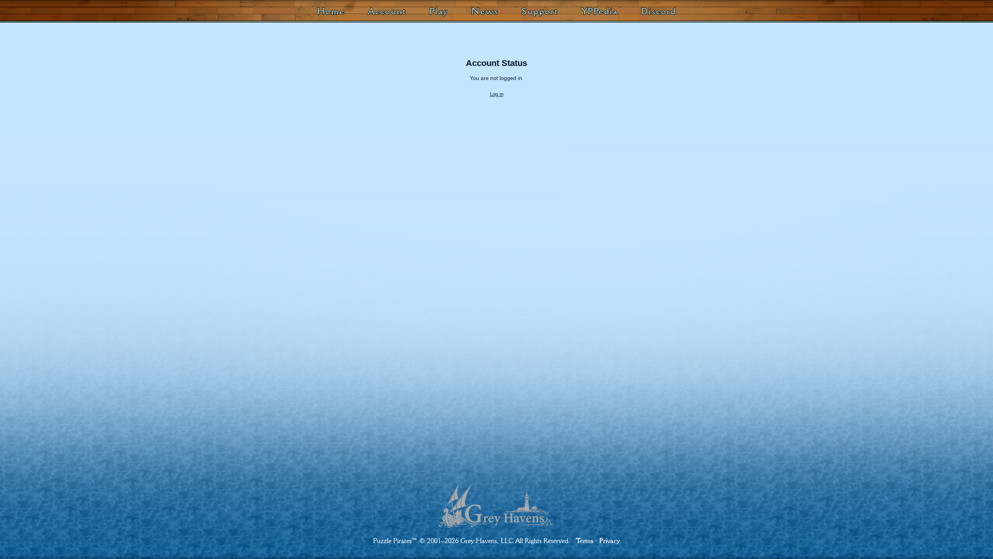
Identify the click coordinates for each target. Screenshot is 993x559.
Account (387, 11)
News (484, 11)
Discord (658, 11)
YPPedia (599, 11)
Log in (496, 94)
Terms (584, 540)
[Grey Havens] (496, 499)
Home (331, 11)
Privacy (609, 540)
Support (540, 11)
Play (438, 11)
